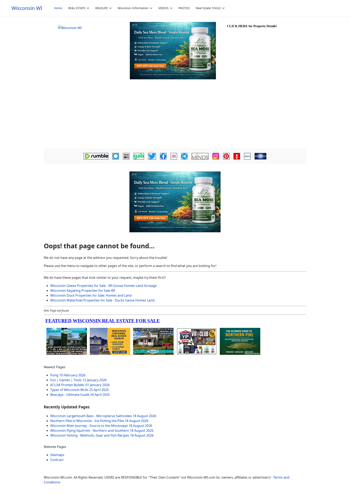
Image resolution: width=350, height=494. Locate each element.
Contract (57, 459)
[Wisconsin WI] (86, 50)
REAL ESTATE (76, 8)
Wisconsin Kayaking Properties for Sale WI (82, 290)
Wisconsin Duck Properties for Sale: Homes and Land (91, 295)
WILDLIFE (101, 8)
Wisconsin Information (133, 8)
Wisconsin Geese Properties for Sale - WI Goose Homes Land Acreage (103, 285)
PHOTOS (184, 8)
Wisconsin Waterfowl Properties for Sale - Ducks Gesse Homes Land (102, 300)
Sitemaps (57, 455)
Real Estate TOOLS (208, 8)
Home (58, 8)
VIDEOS (163, 8)
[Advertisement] (175, 116)
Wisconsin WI (27, 8)
